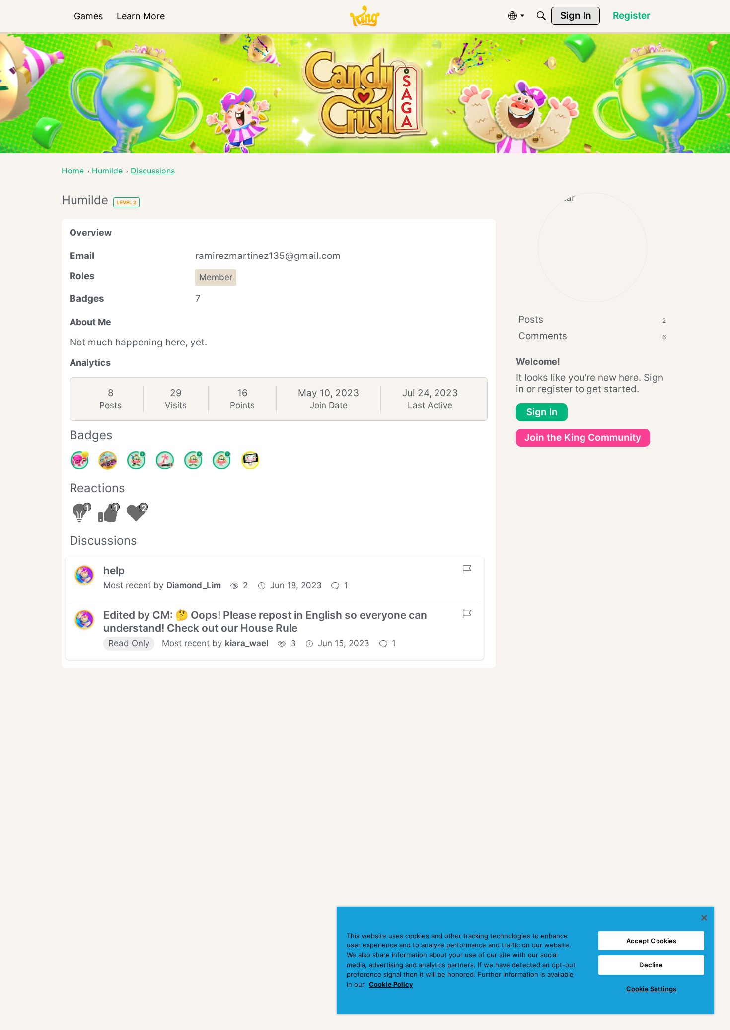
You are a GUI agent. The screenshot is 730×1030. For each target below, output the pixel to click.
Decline (651, 965)
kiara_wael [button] (246, 643)
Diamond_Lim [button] (193, 585)
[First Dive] (221, 460)
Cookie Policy (391, 984)
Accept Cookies (651, 940)
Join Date (329, 405)
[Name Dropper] (164, 460)
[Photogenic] (250, 460)
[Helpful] (79, 460)
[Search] (541, 16)
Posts (110, 405)
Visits (176, 405)
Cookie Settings (651, 989)
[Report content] (467, 569)
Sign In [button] (542, 412)
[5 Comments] (136, 460)
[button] (84, 575)
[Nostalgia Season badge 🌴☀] (107, 460)
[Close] (704, 918)
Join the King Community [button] (582, 437)
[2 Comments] (193, 460)
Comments (592, 336)
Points (242, 405)
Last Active (430, 405)
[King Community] (364, 16)
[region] (525, 960)
